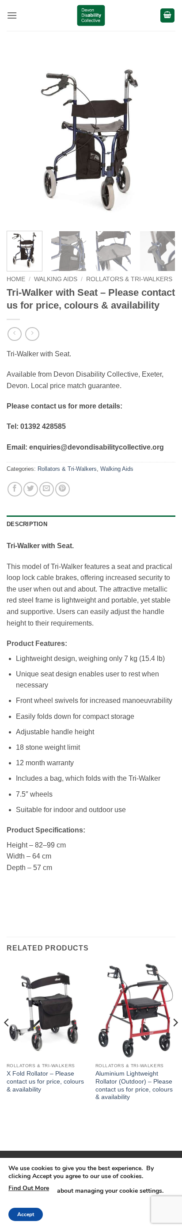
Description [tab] (27, 524)
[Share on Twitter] (30, 489)
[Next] (161, 139)
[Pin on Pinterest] (62, 489)
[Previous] (21, 139)
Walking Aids (55, 279)
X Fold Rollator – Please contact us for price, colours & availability (45, 1081)
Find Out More (28, 1188)
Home (16, 279)
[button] (12, 15)
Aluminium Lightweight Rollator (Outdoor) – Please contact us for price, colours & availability (134, 1085)
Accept (25, 1214)
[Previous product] (32, 334)
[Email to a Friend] (46, 489)
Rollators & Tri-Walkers (129, 279)
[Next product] (14, 334)
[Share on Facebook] (15, 489)
